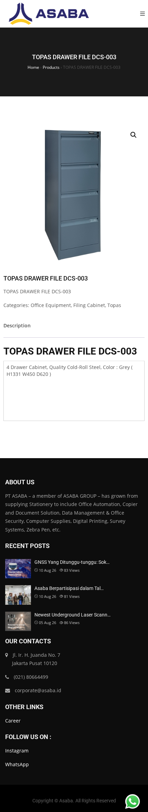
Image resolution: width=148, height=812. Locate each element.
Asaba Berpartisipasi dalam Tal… (69, 588)
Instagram (17, 750)
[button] (133, 135)
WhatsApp (17, 764)
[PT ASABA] (49, 14)
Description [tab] (17, 325)
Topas (114, 305)
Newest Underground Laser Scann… (72, 615)
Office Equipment (51, 305)
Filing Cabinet (89, 305)
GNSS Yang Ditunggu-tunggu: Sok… (71, 562)
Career (13, 720)
